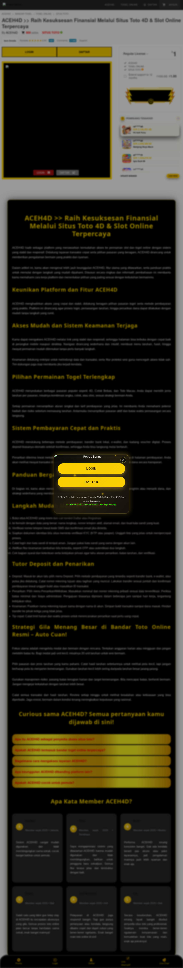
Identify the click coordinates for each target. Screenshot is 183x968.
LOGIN (91, 468)
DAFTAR (91, 481)
